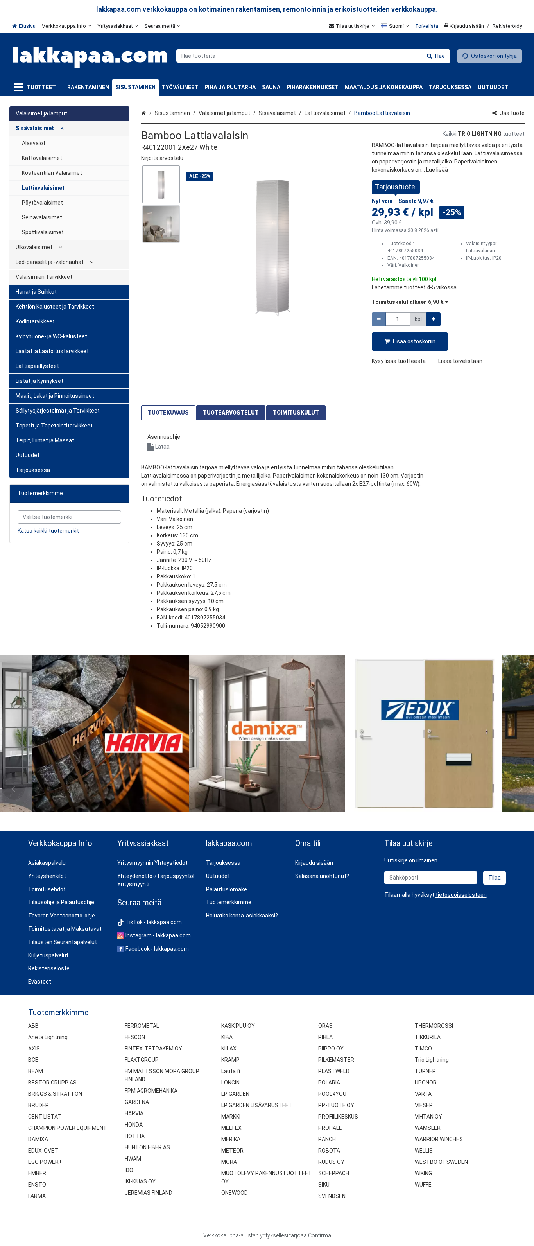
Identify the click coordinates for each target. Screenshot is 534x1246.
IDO (129, 1170)
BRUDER (38, 1105)
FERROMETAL (142, 1026)
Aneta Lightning (48, 1037)
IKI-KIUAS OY (140, 1181)
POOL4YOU (332, 1094)
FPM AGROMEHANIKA (151, 1091)
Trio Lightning (432, 1060)
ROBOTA (329, 1150)
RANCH (327, 1139)
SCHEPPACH (333, 1173)
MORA (229, 1162)
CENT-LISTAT (44, 1116)
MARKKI (230, 1116)
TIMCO (423, 1048)
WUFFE (423, 1184)
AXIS (34, 1048)
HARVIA (134, 1113)
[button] (162, 158)
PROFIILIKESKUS (338, 1116)
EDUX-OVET (43, 1150)
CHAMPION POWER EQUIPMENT (67, 1128)
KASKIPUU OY (238, 1026)
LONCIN (230, 1082)
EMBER (37, 1173)
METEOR (232, 1150)
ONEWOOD (234, 1193)
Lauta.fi (230, 1071)
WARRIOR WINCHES (439, 1139)
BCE (33, 1060)
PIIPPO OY (331, 1048)
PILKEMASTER (336, 1060)
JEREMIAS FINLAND (148, 1193)
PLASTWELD (333, 1071)
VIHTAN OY (428, 1116)
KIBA (227, 1037)
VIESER (424, 1105)
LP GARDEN (235, 1094)
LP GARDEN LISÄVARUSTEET (256, 1105)
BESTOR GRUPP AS (52, 1082)
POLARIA (329, 1082)
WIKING (423, 1173)
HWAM (133, 1159)
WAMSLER (428, 1128)
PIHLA (325, 1037)
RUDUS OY (331, 1162)
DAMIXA (38, 1139)
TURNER (425, 1071)
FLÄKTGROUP (142, 1060)
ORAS (325, 1026)
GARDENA (137, 1102)
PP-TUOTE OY (336, 1105)
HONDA (134, 1125)
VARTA (423, 1094)
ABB (33, 1026)
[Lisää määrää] (433, 319)
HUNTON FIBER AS (147, 1147)
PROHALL (330, 1128)
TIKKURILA (428, 1037)
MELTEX (231, 1128)
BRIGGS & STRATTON (55, 1094)
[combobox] (313, 56)
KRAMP (230, 1060)
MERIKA (230, 1139)
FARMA (37, 1196)
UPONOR (426, 1082)
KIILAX (229, 1048)
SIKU (324, 1184)
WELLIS (424, 1150)
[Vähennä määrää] (379, 319)
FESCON (135, 1037)
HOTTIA (135, 1136)
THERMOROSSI (434, 1026)
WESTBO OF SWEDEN (441, 1162)
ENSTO (37, 1184)
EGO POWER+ (45, 1162)
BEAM (35, 1071)
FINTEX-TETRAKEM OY (153, 1048)
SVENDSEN (332, 1196)
